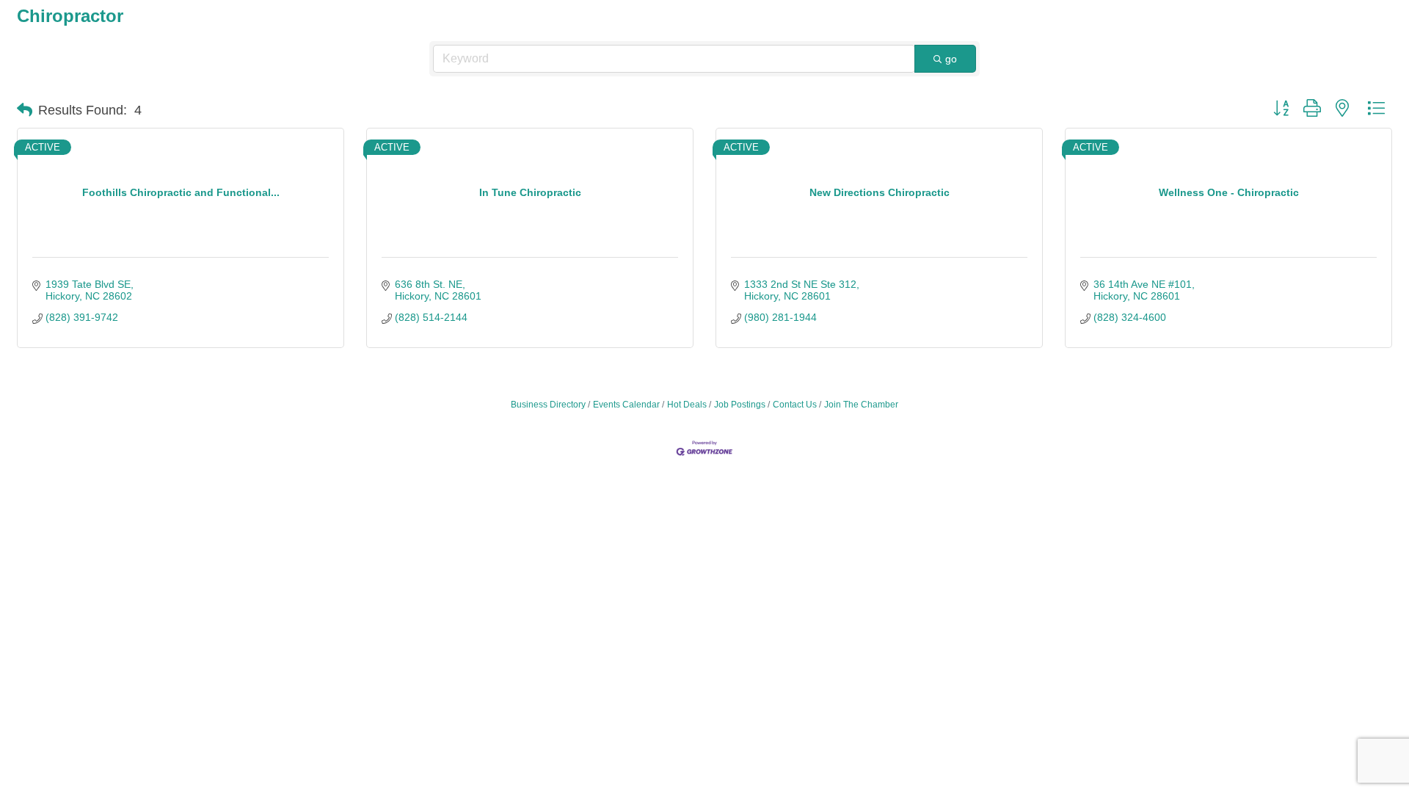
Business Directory (548, 404)
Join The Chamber (861, 404)
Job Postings (739, 404)
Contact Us (795, 404)
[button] (24, 110)
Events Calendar (626, 404)
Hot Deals (687, 404)
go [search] (951, 59)
